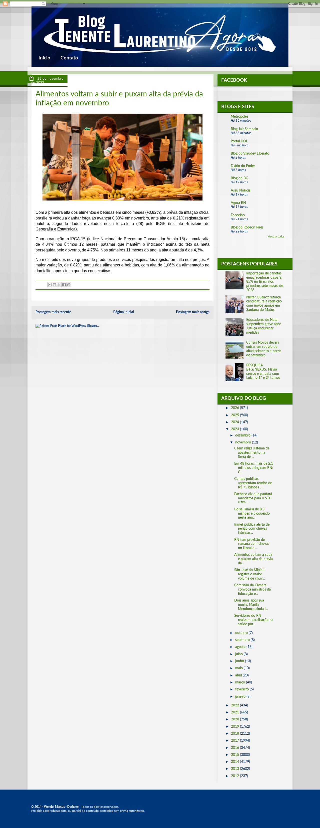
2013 (235, 769)
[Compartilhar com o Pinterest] (68, 284)
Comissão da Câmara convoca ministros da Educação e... (252, 590)
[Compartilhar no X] (59, 284)
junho (240, 661)
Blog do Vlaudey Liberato (250, 153)
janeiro (240, 696)
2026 (235, 408)
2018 (235, 733)
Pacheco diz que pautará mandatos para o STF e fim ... (253, 498)
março (240, 682)
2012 (235, 776)
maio (239, 668)
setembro (243, 640)
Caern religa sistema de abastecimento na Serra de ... (252, 453)
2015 (235, 755)
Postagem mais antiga (193, 312)
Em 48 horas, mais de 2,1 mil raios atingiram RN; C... (253, 468)
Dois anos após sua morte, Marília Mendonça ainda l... (251, 605)
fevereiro (242, 689)
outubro (242, 633)
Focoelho (238, 215)
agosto (240, 647)
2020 (235, 719)
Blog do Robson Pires (247, 227)
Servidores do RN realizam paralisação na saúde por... (253, 620)
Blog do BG (239, 178)
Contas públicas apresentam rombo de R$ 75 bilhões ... (253, 483)
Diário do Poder (243, 166)
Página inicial (123, 312)
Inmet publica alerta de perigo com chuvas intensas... (252, 529)
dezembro (243, 435)
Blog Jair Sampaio (244, 129)
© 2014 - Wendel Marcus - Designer (55, 806)
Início (44, 58)
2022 (235, 705)
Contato (69, 58)
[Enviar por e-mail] (49, 284)
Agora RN (238, 203)
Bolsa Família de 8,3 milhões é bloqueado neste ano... (252, 514)
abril (239, 675)
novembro (243, 442)
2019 (235, 726)
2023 (235, 429)
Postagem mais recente (53, 312)
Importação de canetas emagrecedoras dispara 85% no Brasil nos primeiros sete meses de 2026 (264, 282)
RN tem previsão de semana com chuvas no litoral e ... (251, 544)
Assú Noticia (240, 190)
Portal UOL (239, 141)
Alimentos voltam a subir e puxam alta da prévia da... (253, 559)
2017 (235, 740)
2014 (235, 762)
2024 (235, 422)
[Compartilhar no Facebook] (64, 284)
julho (239, 654)
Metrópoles (239, 116)
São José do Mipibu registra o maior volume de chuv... (249, 574)
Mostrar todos (276, 236)
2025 (235, 415)
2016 (235, 748)
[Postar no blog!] (54, 284)
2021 (235, 712)
